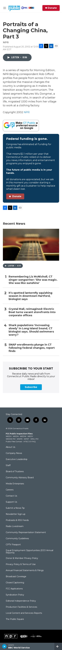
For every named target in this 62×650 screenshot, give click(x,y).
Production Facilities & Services (21, 607)
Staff (8, 465)
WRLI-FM (34, 439)
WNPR (19, 439)
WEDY (30, 436)
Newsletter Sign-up (15, 514)
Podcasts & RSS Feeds (17, 520)
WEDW (23, 436)
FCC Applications (14, 589)
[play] (4, 646)
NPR (27, 112)
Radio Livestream (15, 526)
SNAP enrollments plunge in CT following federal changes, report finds (32, 348)
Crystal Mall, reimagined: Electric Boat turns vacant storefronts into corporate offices (32, 312)
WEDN (16, 436)
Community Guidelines (17, 538)
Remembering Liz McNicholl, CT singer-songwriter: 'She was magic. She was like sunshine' (33, 280)
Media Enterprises (15, 484)
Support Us (11, 502)
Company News (14, 453)
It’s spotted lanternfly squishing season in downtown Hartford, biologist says (30, 296)
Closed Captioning (15, 583)
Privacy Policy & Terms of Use (21, 564)
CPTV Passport (13, 545)
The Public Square (15, 619)
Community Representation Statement (26, 532)
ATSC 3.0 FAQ (30, 441)
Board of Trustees (15, 471)
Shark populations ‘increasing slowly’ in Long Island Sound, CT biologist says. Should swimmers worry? (31, 330)
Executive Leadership (16, 459)
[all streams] (58, 646)
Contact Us (11, 496)
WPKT (26, 439)
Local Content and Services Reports (24, 613)
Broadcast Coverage (16, 576)
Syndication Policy (15, 595)
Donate (52, 8)
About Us (10, 447)
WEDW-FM (10, 439)
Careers (9, 490)
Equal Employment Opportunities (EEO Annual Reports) (29, 551)
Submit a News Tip (15, 508)
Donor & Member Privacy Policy (22, 558)
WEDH (9, 436)
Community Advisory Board (20, 478)
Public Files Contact (14, 441)
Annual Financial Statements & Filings (25, 570)
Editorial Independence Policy (21, 601)
